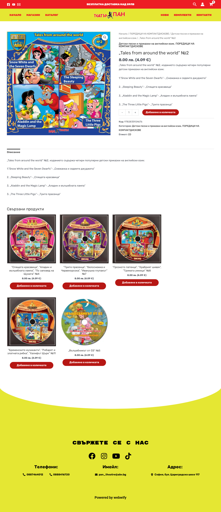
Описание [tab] (13, 152)
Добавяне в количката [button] (31, 285)
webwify (120, 497)
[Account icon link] (202, 4)
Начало (15, 15)
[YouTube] (13, 4)
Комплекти (182, 15)
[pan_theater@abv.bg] (18, 4)
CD (129, 134)
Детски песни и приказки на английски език (146, 43)
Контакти (204, 15)
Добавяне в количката (160, 112)
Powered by (104, 497)
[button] (110, 4)
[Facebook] (8, 4)
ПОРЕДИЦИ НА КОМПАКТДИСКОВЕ (149, 33)
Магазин (33, 15)
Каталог (51, 15)
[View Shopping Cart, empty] (211, 4)
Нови (165, 15)
